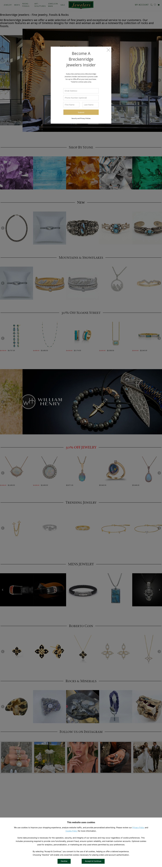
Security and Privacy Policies (81, 118)
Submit (81, 112)
